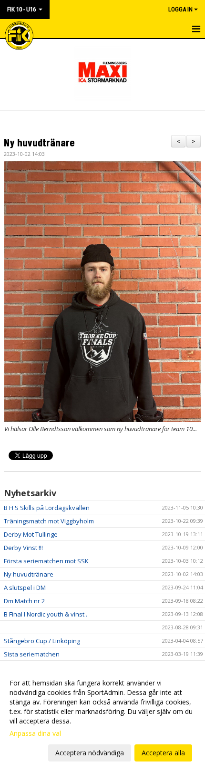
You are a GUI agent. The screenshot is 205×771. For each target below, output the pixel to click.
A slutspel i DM (25, 587)
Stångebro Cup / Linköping (42, 640)
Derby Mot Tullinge (31, 534)
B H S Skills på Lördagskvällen (47, 507)
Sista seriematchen (32, 654)
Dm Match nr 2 (24, 601)
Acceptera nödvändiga (89, 752)
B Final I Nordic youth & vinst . (45, 614)
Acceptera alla (163, 752)
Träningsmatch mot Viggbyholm (49, 521)
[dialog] (102, 717)
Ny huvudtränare (39, 142)
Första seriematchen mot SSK (46, 561)
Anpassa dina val (35, 733)
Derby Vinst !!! (23, 547)
